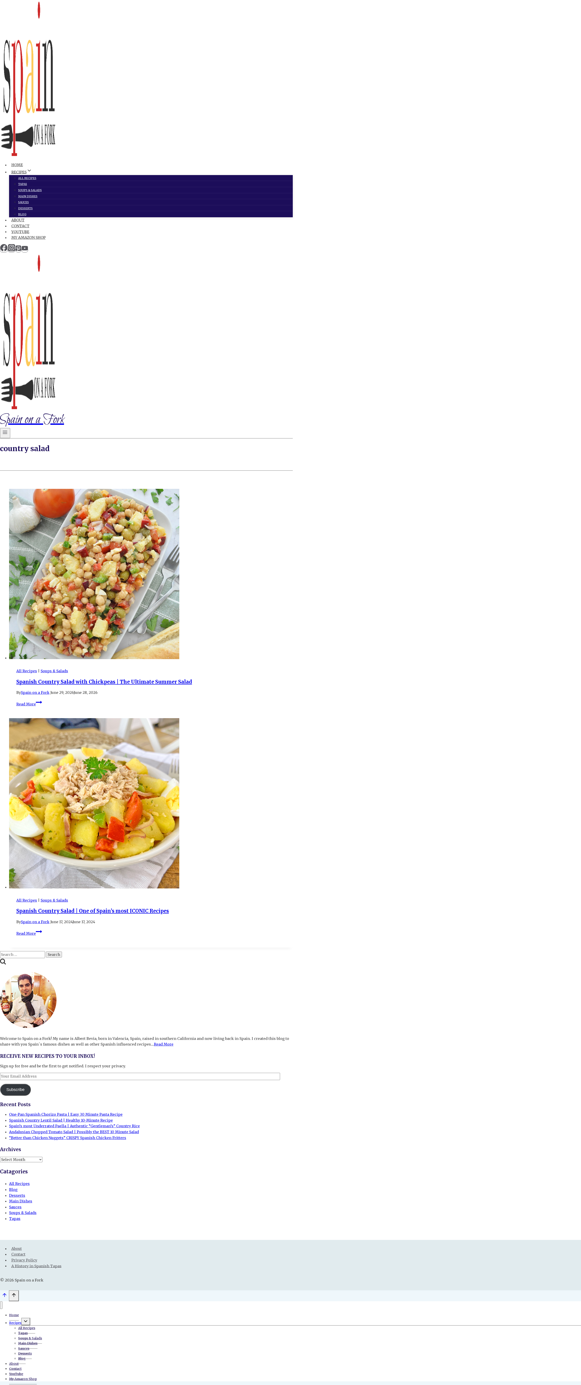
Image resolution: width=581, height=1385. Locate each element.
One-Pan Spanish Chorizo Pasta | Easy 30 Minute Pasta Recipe (66, 1114)
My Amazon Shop (28, 237)
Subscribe (15, 1089)
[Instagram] (11, 249)
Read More (29, 704)
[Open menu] (5, 433)
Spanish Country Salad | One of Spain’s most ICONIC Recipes (92, 911)
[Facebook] (4, 249)
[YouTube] (24, 249)
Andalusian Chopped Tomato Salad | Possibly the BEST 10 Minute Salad (74, 1132)
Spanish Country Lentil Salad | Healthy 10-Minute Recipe (61, 1120)
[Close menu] (1, 1305)
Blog (22, 214)
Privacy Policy (24, 1260)
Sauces (23, 202)
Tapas (22, 184)
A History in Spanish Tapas (36, 1266)
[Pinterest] (18, 249)
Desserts (25, 208)
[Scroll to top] (4, 1296)
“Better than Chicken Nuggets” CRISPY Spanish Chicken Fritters (67, 1137)
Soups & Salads (30, 190)
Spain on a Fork (35, 692)
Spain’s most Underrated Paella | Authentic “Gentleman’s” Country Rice (74, 1126)
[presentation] (151, 575)
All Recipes (27, 178)
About (18, 220)
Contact (20, 226)
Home (17, 165)
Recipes (15, 1323)
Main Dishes (27, 196)
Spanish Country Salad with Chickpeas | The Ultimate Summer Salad (104, 682)
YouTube (20, 231)
